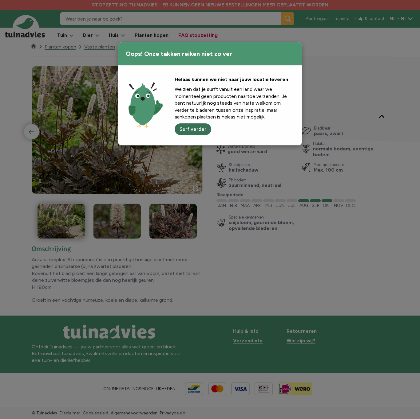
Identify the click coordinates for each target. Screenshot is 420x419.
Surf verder (193, 129)
